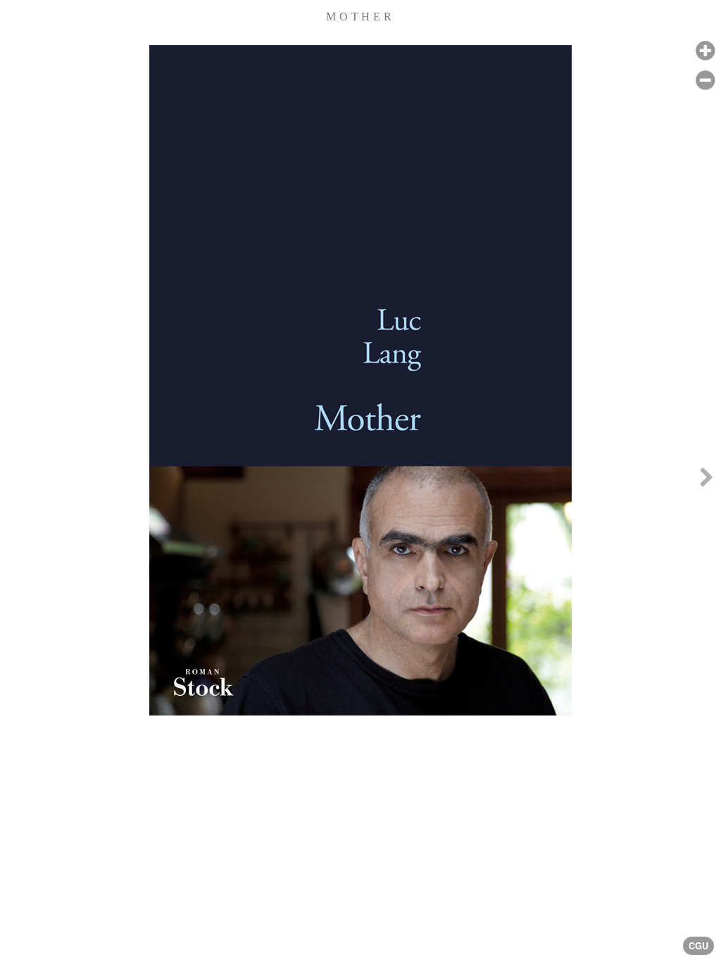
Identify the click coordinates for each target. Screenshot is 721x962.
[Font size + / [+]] (705, 51)
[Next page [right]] (706, 481)
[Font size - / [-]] (705, 81)
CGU (698, 945)
